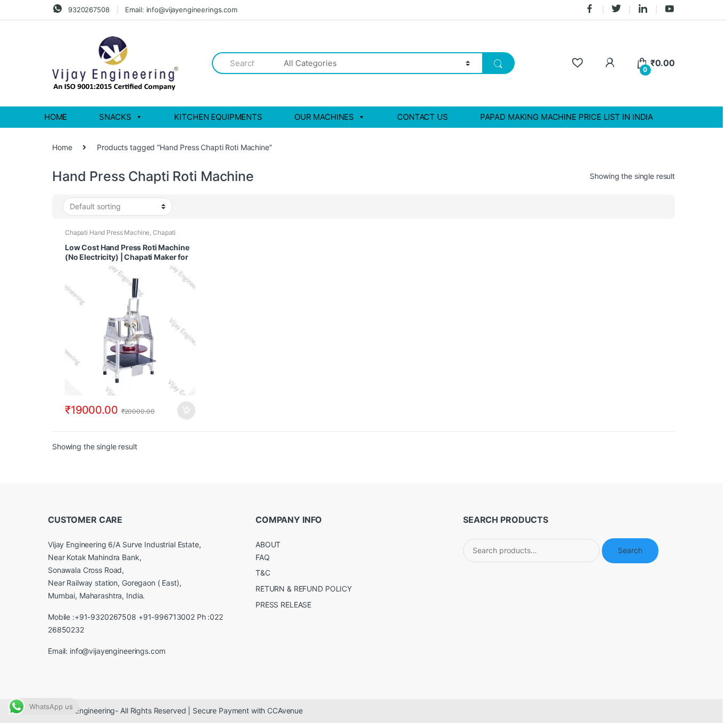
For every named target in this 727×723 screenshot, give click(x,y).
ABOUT (267, 544)
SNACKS (115, 117)
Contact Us (422, 117)
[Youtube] (669, 9)
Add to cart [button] (185, 410)
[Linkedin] (643, 9)
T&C (262, 572)
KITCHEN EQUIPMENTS (218, 117)
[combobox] (241, 63)
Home (62, 147)
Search (630, 550)
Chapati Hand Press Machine (107, 232)
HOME (55, 117)
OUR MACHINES (324, 117)
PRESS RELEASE (283, 604)
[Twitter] (616, 9)
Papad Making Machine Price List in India (566, 117)
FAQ (262, 557)
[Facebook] (589, 9)
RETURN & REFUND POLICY (303, 588)
